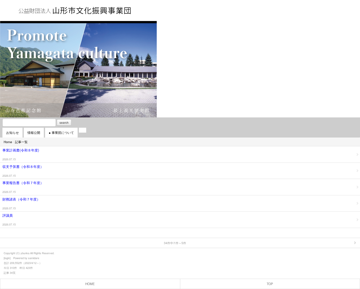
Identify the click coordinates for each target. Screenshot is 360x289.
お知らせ (12, 132)
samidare (33, 258)
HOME (90, 283)
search (64, 122)
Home (8, 141)
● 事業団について (61, 132)
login (7, 258)
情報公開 (33, 132)
